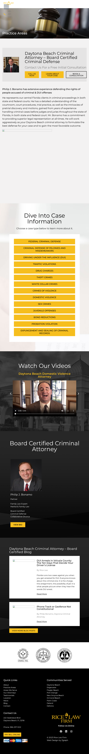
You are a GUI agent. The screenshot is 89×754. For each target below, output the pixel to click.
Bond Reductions (45, 317)
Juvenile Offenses (44, 310)
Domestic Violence (44, 297)
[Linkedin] (66, 731)
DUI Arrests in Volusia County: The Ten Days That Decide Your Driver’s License (55, 563)
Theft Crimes (44, 277)
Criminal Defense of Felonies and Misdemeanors (44, 249)
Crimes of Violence (44, 290)
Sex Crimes (44, 304)
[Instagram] (71, 731)
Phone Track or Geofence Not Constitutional (54, 607)
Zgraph (65, 740)
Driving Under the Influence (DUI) (44, 257)
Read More (42, 594)
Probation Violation (44, 324)
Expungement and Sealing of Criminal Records (44, 332)
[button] (10, 393)
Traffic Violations (44, 264)
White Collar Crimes (44, 284)
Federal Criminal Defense (44, 241)
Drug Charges (44, 270)
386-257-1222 (15, 727)
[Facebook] (61, 731)
